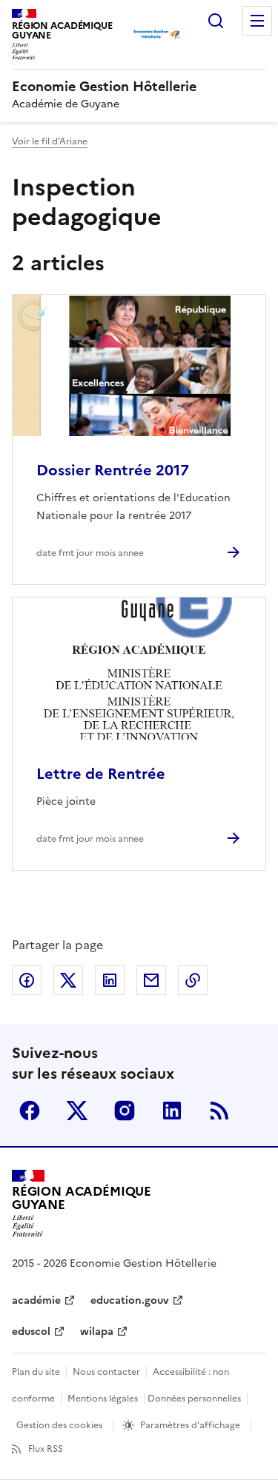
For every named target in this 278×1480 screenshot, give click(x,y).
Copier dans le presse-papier (193, 980)
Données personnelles (194, 1398)
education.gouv (129, 1300)
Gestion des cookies (59, 1425)
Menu (257, 21)
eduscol (31, 1331)
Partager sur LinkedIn (110, 980)
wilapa (96, 1331)
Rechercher (216, 21)
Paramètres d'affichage (190, 1425)
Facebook (29, 1110)
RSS (219, 1110)
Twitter (77, 1110)
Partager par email (151, 980)
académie (36, 1300)
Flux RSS (45, 1449)
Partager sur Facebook (27, 980)
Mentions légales (102, 1398)
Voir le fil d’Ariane (49, 141)
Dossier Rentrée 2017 (112, 470)
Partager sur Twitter (68, 980)
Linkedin (172, 1110)
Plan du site (36, 1372)
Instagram (124, 1110)
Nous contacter (106, 1372)
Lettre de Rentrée (100, 774)
